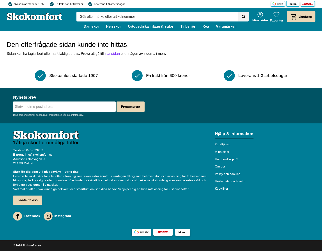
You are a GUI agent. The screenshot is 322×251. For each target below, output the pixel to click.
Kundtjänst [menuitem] (222, 144)
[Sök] (243, 17)
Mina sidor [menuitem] (222, 151)
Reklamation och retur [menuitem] (230, 181)
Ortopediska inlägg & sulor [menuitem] (150, 26)
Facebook (32, 216)
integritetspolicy (75, 115)
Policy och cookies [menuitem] (227, 174)
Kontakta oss (28, 200)
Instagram (62, 216)
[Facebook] (17, 216)
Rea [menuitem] (205, 26)
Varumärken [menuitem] (226, 26)
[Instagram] (48, 216)
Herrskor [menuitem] (113, 26)
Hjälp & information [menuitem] (234, 133)
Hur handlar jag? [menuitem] (226, 159)
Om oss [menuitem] (220, 166)
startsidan (112, 53)
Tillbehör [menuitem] (187, 26)
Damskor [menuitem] (91, 26)
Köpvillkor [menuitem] (221, 188)
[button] (276, 16)
